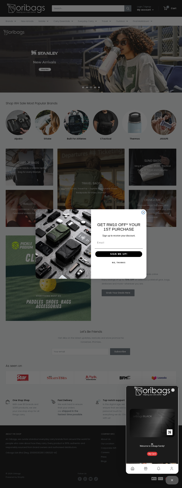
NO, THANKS (119, 263)
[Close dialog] (143, 212)
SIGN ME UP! (118, 254)
